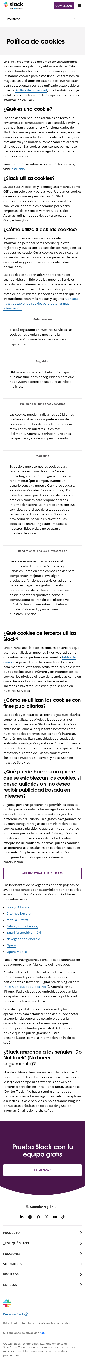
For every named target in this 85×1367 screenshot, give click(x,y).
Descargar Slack (13, 1314)
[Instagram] (30, 1218)
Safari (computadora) (22, 926)
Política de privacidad (31, 90)
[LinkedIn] (22, 1218)
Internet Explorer (19, 913)
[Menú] (79, 5)
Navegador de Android (23, 939)
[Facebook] (38, 1218)
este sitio (18, 169)
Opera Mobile (17, 952)
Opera (11, 945)
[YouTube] (55, 1218)
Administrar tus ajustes (42, 873)
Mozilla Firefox (17, 920)
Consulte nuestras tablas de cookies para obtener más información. (41, 303)
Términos (28, 1323)
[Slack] (13, 5)
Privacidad (10, 1323)
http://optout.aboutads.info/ (26, 987)
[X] (46, 1218)
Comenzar (63, 6)
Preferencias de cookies (54, 1323)
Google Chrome (18, 907)
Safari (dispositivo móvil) (25, 933)
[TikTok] (63, 1218)
